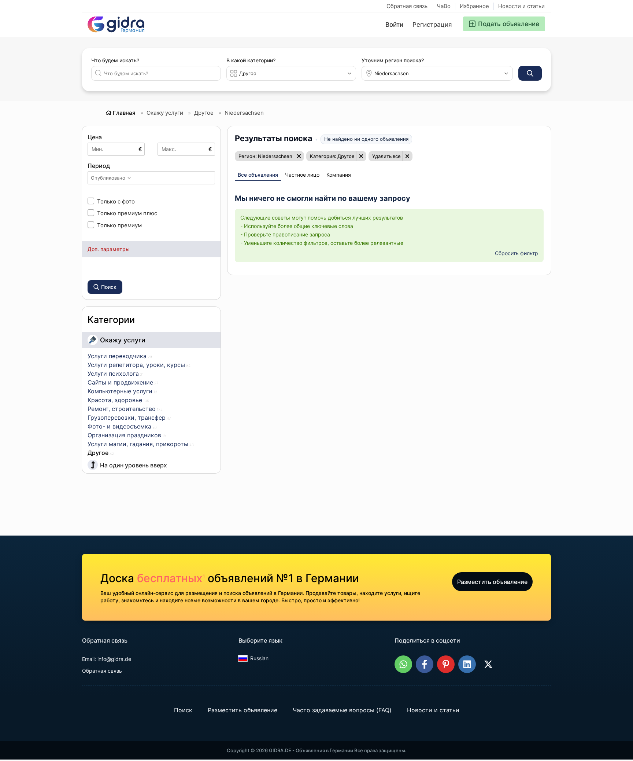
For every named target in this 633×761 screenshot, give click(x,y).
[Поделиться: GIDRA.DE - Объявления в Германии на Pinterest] (446, 664)
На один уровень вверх (133, 465)
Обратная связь (406, 6)
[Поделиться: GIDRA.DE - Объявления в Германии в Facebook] (424, 664)
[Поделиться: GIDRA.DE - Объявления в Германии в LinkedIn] (467, 664)
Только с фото (116, 201)
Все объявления (258, 175)
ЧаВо (444, 6)
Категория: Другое (332, 156)
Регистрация (432, 24)
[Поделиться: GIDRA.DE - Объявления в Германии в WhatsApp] (403, 664)
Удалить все (386, 156)
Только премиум (119, 225)
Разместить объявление (492, 581)
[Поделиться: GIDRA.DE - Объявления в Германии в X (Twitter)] (488, 664)
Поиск (183, 710)
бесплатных (171, 578)
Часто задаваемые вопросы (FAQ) (342, 710)
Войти (394, 24)
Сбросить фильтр (516, 253)
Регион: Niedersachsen (265, 156)
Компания (338, 175)
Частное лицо (302, 175)
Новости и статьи (521, 6)
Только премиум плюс (127, 213)
